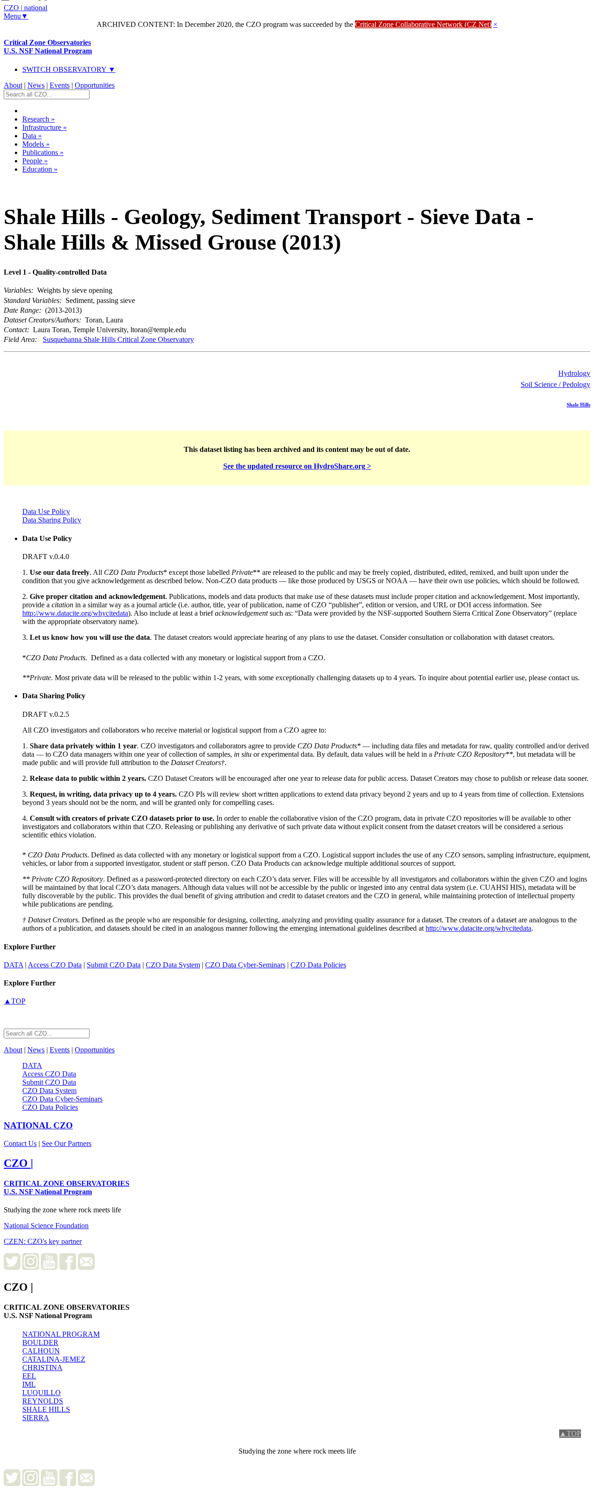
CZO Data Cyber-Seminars (245, 965)
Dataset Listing (35, 181)
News (36, 85)
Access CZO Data (55, 965)
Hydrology (574, 373)
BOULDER (40, 1342)
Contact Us (20, 1143)
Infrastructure (44, 127)
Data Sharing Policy (51, 520)
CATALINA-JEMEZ (53, 1359)
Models (36, 144)
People (35, 161)
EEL (29, 1376)
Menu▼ (16, 16)
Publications (43, 152)
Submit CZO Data (114, 965)
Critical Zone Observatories (48, 47)
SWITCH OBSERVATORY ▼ (69, 69)
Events (60, 85)
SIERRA (35, 1418)
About (13, 85)
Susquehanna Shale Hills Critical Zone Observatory (118, 339)
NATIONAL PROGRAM (61, 1334)
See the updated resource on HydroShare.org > (297, 466)
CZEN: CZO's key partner (43, 1241)
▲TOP (15, 1001)
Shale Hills (578, 404)
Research (38, 119)
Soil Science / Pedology (555, 384)
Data (32, 136)
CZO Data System (173, 965)
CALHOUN (41, 1351)
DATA (13, 965)
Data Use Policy (46, 511)
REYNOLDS (42, 1401)
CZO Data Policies (318, 965)
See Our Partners (66, 1143)
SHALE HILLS (46, 1409)
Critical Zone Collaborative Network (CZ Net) (423, 24)
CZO (38, 1125)
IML (29, 1384)
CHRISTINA (42, 1367)
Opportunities (95, 85)
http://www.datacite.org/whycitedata (75, 613)
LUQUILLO (41, 1393)
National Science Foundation (46, 1226)
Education (40, 169)
